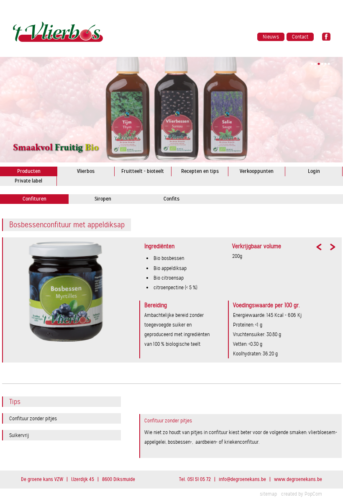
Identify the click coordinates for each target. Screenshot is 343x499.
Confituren (34, 198)
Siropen (103, 198)
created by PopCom (301, 494)
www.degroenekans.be (298, 479)
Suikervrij (19, 435)
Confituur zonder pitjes (33, 418)
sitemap (268, 494)
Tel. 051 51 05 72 (195, 479)
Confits (171, 198)
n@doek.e (242, 479)
